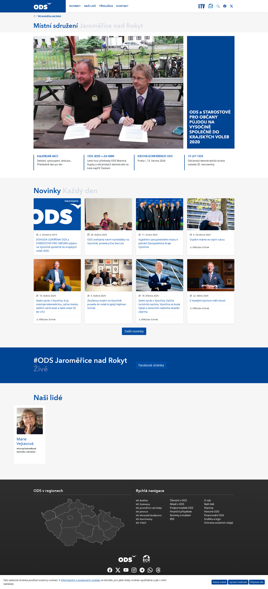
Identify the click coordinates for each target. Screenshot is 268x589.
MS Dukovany (143, 504)
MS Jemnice (142, 511)
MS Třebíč (141, 522)
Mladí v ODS (177, 504)
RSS (172, 519)
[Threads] (158, 571)
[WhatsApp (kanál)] (150, 571)
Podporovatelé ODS (181, 508)
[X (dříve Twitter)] (118, 571)
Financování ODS (214, 515)
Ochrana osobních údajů (218, 522)
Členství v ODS (178, 500)
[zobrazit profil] (30, 421)
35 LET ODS (195, 156)
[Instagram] (134, 571)
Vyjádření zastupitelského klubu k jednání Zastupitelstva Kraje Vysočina (158, 243)
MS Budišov (142, 500)
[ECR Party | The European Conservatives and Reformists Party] (210, 6)
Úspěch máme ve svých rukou (207, 239)
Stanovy (208, 508)
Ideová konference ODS (155, 156)
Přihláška (106, 6)
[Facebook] (110, 571)
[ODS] (127, 558)
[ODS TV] (126, 571)
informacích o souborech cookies (80, 580)
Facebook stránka (151, 365)
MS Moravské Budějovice (149, 515)
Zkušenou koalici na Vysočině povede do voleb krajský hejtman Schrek (106, 304)
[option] (59, 161)
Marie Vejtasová (25, 441)
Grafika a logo (212, 519)
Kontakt (122, 6)
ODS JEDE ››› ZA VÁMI (100, 156)
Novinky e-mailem (180, 515)
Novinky (75, 6)
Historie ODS (211, 511)
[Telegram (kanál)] (142, 571)
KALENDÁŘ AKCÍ (47, 156)
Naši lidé (90, 6)
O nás (207, 500)
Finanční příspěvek (181, 511)
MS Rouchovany (144, 519)
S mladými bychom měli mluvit (207, 300)
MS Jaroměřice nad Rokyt (49, 16)
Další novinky (134, 331)
